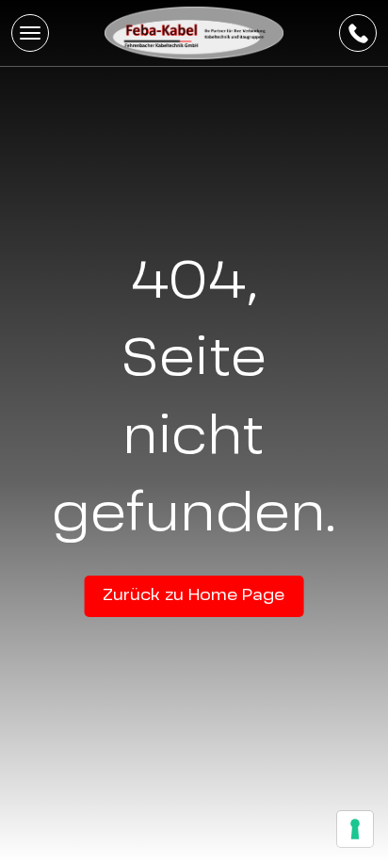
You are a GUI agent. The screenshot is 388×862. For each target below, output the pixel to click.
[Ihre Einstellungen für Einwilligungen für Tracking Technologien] (355, 829)
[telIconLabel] (358, 33)
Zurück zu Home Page (193, 596)
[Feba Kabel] (194, 33)
